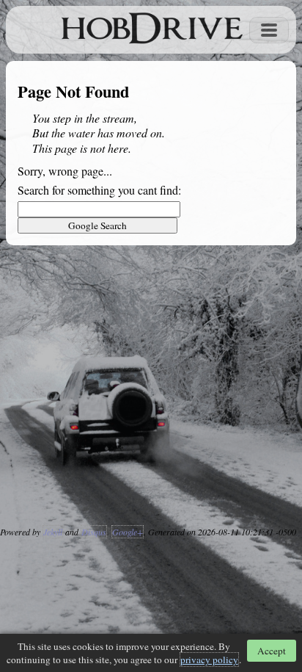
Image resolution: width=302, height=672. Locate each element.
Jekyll (52, 532)
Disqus (93, 532)
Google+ (127, 532)
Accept (271, 650)
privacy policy (209, 659)
